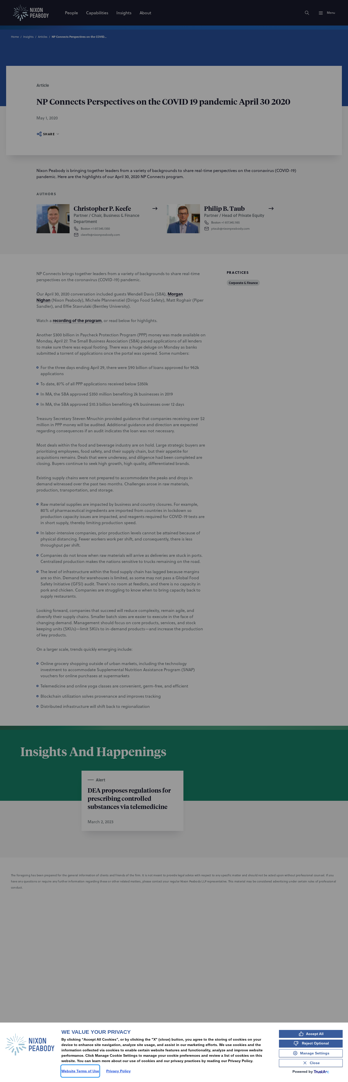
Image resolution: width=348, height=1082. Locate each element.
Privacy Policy (118, 1071)
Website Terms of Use (80, 1071)
